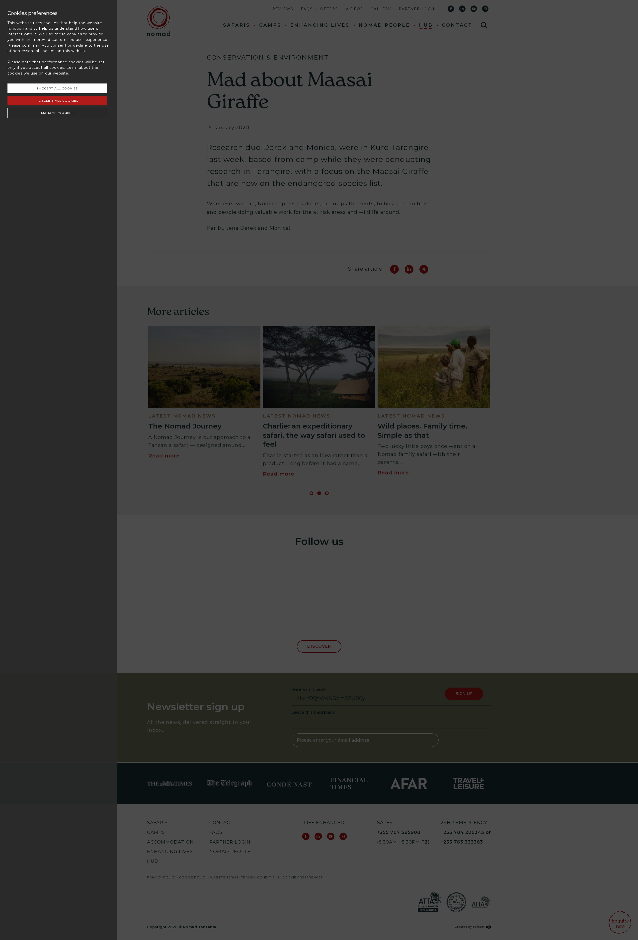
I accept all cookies (57, 88)
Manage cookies (57, 113)
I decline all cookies (57, 100)
